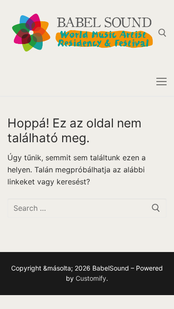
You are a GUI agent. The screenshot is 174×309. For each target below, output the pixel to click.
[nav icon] (161, 81)
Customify (91, 278)
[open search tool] (162, 33)
